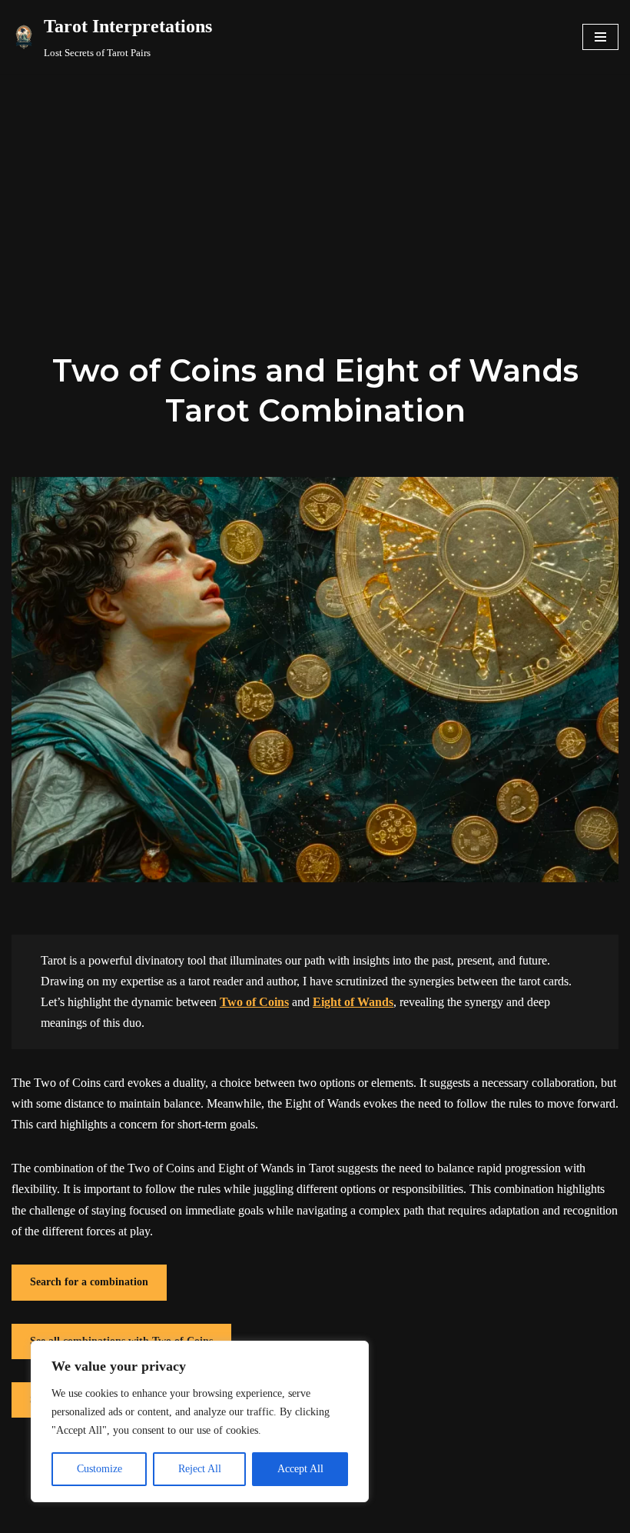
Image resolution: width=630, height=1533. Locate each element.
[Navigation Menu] (600, 37)
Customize (99, 1469)
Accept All (300, 1469)
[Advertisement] (315, 189)
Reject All (199, 1469)
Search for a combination (89, 1282)
